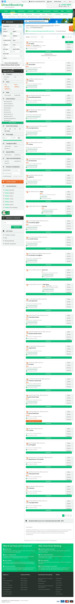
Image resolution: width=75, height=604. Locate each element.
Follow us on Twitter (7, 594)
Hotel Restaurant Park (32, 474)
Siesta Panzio (30, 364)
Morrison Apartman (31, 301)
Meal (7, 92)
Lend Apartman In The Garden (35, 459)
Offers (68, 42)
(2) (18, 86)
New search (9, 22)
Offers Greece (24, 583)
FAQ (6, 238)
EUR (64, 1)
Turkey (9, 198)
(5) (16, 84)
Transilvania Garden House (34, 333)
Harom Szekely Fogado (32, 222)
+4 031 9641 (66, 4)
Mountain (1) (7, 148)
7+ (15, 128)
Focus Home (29, 144)
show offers (48, 51)
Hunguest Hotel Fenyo (32, 397)
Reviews (69, 49)
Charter (5, 79)
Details (68, 44)
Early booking (59, 578)
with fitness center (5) (8, 116)
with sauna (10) (7, 110)
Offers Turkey (24, 585)
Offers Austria (24, 578)
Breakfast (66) (17, 95)
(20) (8, 86)
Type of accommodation (13, 158)
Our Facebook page (7, 591)
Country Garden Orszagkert (34, 255)
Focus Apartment (31, 348)
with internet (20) (7, 112)
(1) (6, 84)
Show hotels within (6, 170)
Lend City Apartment (32, 502)
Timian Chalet (30, 43)
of (3, 173)
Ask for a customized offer (38, 1)
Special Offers (10, 152)
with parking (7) (7, 120)
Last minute (58, 580)
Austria (9, 204)
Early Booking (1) (8, 154)
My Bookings (57, 1)
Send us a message (7, 585)
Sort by (27, 37)
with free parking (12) (8, 103)
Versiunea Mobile (24, 600)
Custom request (11, 182)
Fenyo (41, 191)
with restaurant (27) (8, 101)
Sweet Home (29, 430)
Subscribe (16, 227)
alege (11, 33)
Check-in (5, 31)
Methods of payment (10, 243)
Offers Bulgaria (24, 580)
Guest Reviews (47, 11)
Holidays (13, 11)
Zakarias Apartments (32, 128)
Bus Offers (58, 591)
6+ (20, 128)
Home (6, 11)
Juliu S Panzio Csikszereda (33, 380)
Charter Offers (59, 589)
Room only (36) (8, 95)
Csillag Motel (30, 177)
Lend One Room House (32, 317)
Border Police (41, 583)
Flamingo (44, 206)
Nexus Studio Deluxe (32, 239)
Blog (62, 11)
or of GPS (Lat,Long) (7, 176)
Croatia (9, 201)
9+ (5, 128)
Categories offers (11, 143)
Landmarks (31, 11)
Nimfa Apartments (31, 111)
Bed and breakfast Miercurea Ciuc (37, 21)
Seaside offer (59, 585)
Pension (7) (7, 163)
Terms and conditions (8, 580)
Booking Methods (9, 240)
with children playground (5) (10, 118)
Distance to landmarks (13, 167)
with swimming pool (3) (8, 105)
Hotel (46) (7, 161)
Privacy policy (6, 583)
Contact (68, 11)
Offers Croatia (24, 589)
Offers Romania (24, 587)
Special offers (59, 583)
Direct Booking (12, 5)
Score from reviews (12, 126)
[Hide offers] (49, 58)
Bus (15, 77)
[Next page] (71, 37)
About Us (24, 1)
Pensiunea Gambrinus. (32, 413)
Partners (56, 11)
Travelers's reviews (10, 235)
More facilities (12, 122)
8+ (10, 128)
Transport (9, 74)
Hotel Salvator (30, 488)
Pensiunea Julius (30, 64)
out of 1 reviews (39, 45)
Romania (9, 190)
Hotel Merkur (30, 81)
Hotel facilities (10, 99)
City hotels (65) (8, 146)
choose (20, 26)
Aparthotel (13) (17, 161)
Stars (7, 82)
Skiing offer (58, 587)
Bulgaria (9, 193)
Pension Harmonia (31, 161)
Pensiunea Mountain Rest (33, 97)
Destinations (21, 11)
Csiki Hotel (45, 284)
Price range (9, 134)
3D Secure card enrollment (44, 589)
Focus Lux (45, 270)
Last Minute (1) (17, 154)
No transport (6, 77)
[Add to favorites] (27, 42)
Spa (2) (15, 146)
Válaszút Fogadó (31, 445)
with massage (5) (7, 108)
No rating (7, 131)
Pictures (69, 47)
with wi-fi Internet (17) (8, 114)
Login (50, 1)
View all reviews (61, 31)
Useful (38, 11)
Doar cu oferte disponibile (11, 62)
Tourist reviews (59, 594)
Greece (9, 196)
